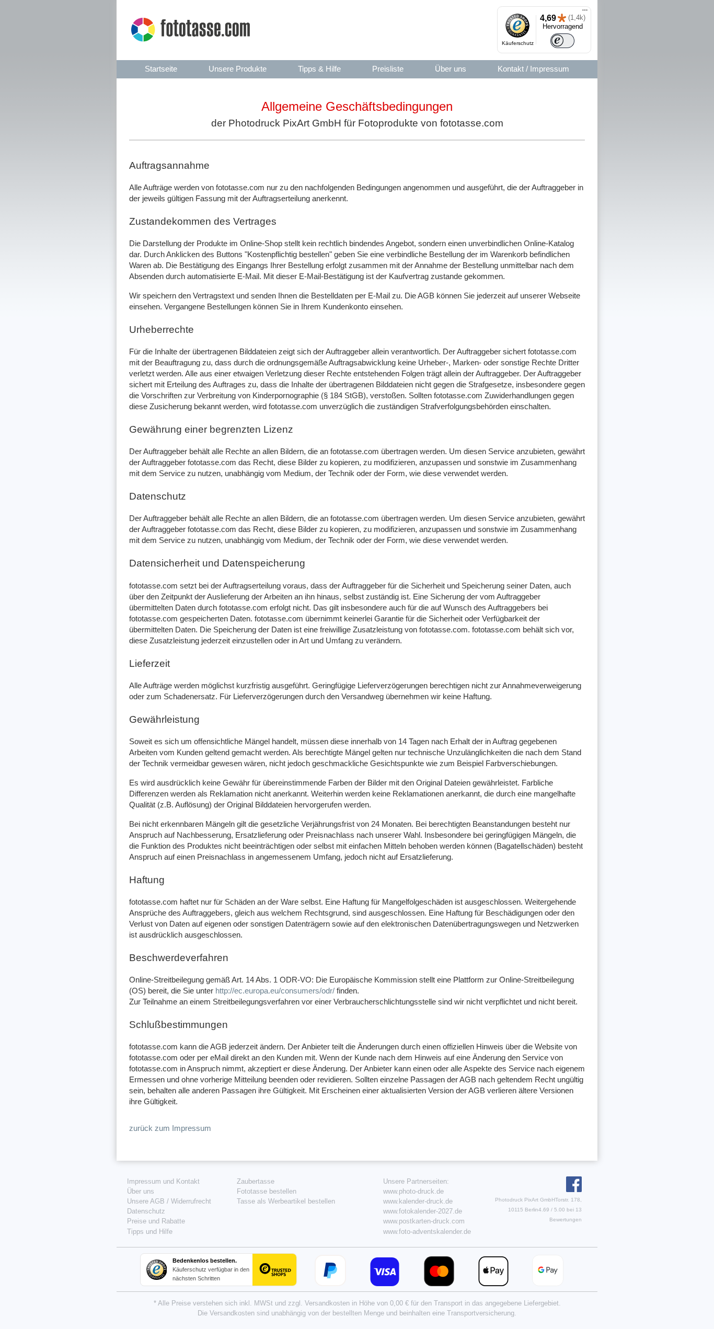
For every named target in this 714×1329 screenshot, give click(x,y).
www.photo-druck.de (413, 1191)
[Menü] (585, 12)
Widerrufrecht (191, 1201)
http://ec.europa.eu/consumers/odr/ (275, 990)
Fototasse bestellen (266, 1191)
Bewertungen (565, 1219)
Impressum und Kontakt (163, 1181)
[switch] (562, 40)
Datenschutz (146, 1211)
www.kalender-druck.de (418, 1201)
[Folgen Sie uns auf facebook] (572, 1190)
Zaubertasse (255, 1181)
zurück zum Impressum (170, 1128)
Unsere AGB (146, 1201)
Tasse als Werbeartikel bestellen (286, 1201)
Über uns (140, 1191)
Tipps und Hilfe (149, 1231)
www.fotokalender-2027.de (422, 1211)
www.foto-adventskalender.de (427, 1231)
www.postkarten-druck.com (424, 1221)
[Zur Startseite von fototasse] (191, 30)
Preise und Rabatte (156, 1221)
